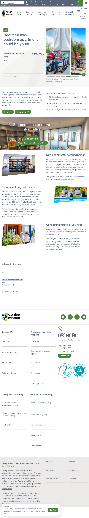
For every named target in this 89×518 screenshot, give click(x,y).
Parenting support (37, 383)
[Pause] (84, 75)
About (58, 3)
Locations (29, 3)
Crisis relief (35, 342)
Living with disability (69, 13)
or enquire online (83, 16)
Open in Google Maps (11, 292)
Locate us (64, 355)
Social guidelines (52, 479)
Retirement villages (9, 373)
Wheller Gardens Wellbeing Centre (41, 404)
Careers (51, 3)
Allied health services (38, 425)
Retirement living (30, 13)
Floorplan (21, 112)
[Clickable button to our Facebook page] (70, 317)
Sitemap (71, 461)
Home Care (6, 342)
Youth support (36, 373)
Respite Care (6, 362)
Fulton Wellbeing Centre (40, 414)
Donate (79, 3)
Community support (56, 13)
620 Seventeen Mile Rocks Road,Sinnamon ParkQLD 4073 (12, 283)
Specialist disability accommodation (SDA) (10, 404)
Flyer (6, 112)
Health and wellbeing (42, 13)
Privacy (49, 461)
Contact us (65, 3)
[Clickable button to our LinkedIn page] (63, 317)
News (36, 3)
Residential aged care (10, 352)
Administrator (73, 470)
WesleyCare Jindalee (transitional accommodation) (14, 414)
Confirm (53, 510)
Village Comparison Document (30, 143)
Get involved (43, 3)
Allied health (6, 425)
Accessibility (50, 470)
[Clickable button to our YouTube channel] (83, 317)
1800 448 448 (67, 335)
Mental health (36, 362)
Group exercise (36, 435)
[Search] (86, 3)
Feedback (73, 3)
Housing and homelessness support (41, 352)
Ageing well (19, 13)
